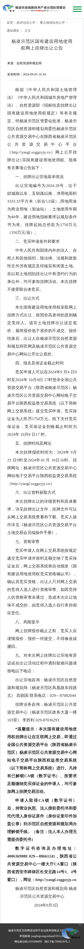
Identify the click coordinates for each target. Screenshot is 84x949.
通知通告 (13, 30)
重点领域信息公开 (52, 22)
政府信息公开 (26, 22)
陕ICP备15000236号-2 (57, 941)
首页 (10, 22)
